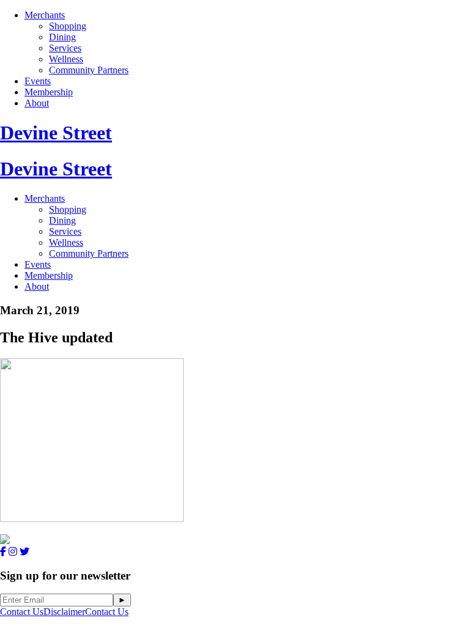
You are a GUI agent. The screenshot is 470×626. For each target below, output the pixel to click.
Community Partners (89, 70)
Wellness (66, 59)
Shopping (67, 26)
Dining (62, 37)
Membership (48, 92)
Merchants (44, 15)
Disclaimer (64, 611)
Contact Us (21, 611)
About (36, 103)
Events (37, 81)
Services (65, 48)
